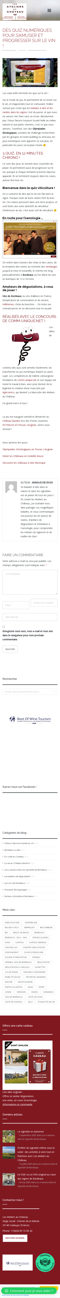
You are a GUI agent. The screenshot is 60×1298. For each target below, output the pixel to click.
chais (7, 942)
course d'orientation (16, 957)
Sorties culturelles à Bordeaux (19, 896)
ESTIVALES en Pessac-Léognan (19, 424)
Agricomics (8, 392)
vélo (30, 1002)
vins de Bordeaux (14, 997)
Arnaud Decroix (11, 50)
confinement (12, 952)
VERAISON (21, 992)
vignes (34, 992)
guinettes (40, 967)
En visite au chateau (14, 856)
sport (41, 987)
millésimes (8, 304)
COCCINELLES (11, 947)
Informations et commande (17, 1104)
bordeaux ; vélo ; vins (16, 938)
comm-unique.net (27, 380)
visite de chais (35, 997)
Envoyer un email (15, 1238)
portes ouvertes (13, 987)
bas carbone (46, 928)
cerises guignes (40, 938)
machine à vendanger (34, 972)
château (20, 942)
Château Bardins (11, 420)
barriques (29, 928)
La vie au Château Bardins (17, 863)
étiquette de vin (46, 1002)
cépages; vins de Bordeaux (18, 962)
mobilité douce (12, 977)
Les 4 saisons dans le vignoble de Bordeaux (25, 870)
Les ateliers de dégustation (37, 50)
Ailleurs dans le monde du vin (19, 843)
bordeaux (39, 933)
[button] (29, 1290)
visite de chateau (13, 1002)
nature (8, 982)
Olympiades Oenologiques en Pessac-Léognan (27, 449)
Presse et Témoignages (15, 889)
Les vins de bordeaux (14, 883)
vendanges (51, 266)
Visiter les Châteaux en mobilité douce (23, 456)
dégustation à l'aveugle (17, 967)
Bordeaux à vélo (12, 850)
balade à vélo (12, 928)
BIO (6, 933)
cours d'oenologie (33, 952)
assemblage (31, 923)
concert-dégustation (34, 947)
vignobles (48, 992)
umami (8, 992)
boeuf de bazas (21, 933)
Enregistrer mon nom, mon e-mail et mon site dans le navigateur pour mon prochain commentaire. (27, 635)
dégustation (43, 962)
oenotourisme (25, 982)
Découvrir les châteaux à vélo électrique (24, 462)
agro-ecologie (12, 923)
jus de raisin (11, 972)
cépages (36, 957)
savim (30, 987)
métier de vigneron (36, 977)
